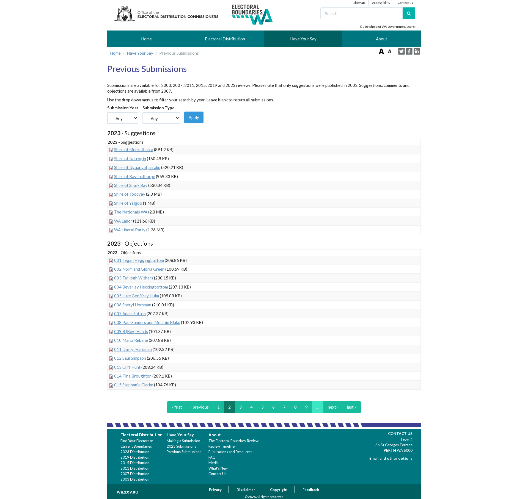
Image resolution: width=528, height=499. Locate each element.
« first (177, 406)
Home (146, 38)
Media (213, 463)
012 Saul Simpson (130, 358)
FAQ (212, 457)
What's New (218, 468)
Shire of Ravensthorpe (134, 176)
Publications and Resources (230, 452)
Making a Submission (183, 441)
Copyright (279, 489)
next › (333, 406)
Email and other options (391, 458)
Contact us (405, 2)
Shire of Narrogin (130, 158)
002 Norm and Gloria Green (139, 269)
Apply (194, 117)
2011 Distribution (134, 468)
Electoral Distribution (225, 38)
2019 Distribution (134, 457)
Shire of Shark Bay (130, 185)
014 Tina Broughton (133, 375)
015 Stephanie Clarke (133, 384)
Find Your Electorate (136, 441)
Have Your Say (303, 38)
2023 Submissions (181, 446)
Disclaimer (246, 489)
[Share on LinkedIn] (417, 51)
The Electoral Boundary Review (233, 441)
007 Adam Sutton (130, 313)
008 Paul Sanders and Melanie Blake (147, 322)
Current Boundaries (136, 446)
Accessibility (381, 2)
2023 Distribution (134, 452)
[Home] (193, 14)
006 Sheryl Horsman (132, 304)
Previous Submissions (184, 452)
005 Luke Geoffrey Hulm (136, 295)
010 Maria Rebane (131, 340)
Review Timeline (221, 446)
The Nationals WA (130, 211)
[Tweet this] (401, 51)
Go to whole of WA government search (388, 26)
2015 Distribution (134, 463)
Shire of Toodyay (129, 194)
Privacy (215, 489)
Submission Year (122, 107)
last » (351, 406)
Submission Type (158, 107)
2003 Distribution (134, 479)
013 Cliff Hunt (127, 367)
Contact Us (217, 474)
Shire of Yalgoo (128, 203)
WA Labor (123, 220)
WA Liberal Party (129, 229)
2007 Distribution (134, 474)
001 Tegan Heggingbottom (139, 260)
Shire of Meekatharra (133, 149)
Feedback (310, 489)
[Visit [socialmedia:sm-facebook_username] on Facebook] (409, 51)
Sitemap (359, 2)
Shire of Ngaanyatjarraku (137, 167)
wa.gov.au (127, 492)
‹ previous (200, 406)
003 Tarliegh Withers (133, 277)
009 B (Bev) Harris (131, 331)
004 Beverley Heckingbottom (141, 286)
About (381, 38)
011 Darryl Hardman (133, 349)
